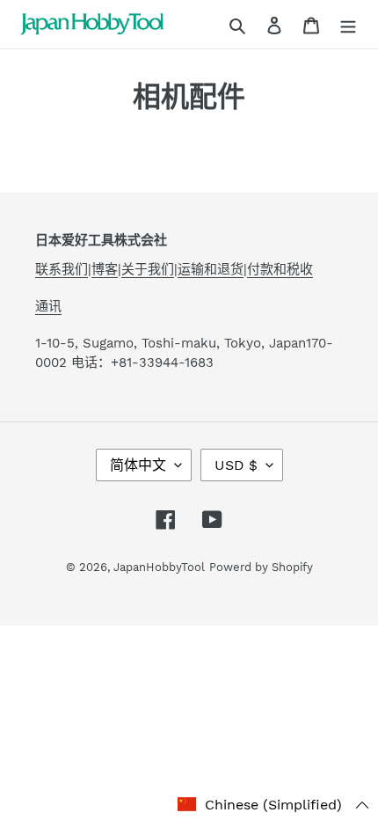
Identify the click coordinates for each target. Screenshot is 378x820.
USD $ (236, 465)
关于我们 (147, 269)
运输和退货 (211, 269)
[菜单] (348, 24)
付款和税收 (280, 269)
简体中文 (138, 465)
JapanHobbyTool (159, 567)
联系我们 (61, 269)
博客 (104, 269)
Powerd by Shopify (261, 567)
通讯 (48, 306)
